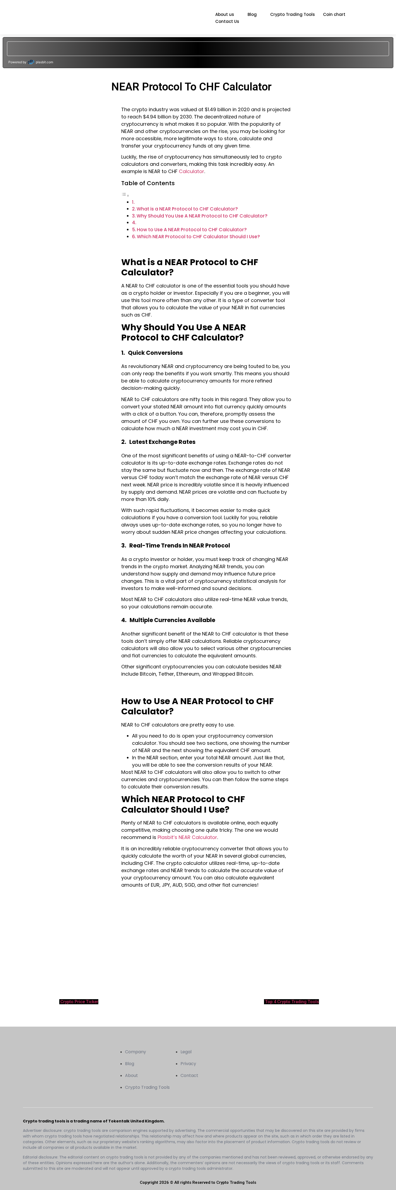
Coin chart (334, 14)
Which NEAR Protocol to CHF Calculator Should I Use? (198, 236)
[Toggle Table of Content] (125, 195)
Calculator (191, 171)
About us (224, 14)
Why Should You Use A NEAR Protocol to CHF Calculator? (202, 216)
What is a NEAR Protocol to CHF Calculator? (187, 209)
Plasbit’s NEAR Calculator (187, 837)
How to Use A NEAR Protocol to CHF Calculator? (192, 229)
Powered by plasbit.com (30, 62)
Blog (252, 14)
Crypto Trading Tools (292, 14)
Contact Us (227, 21)
